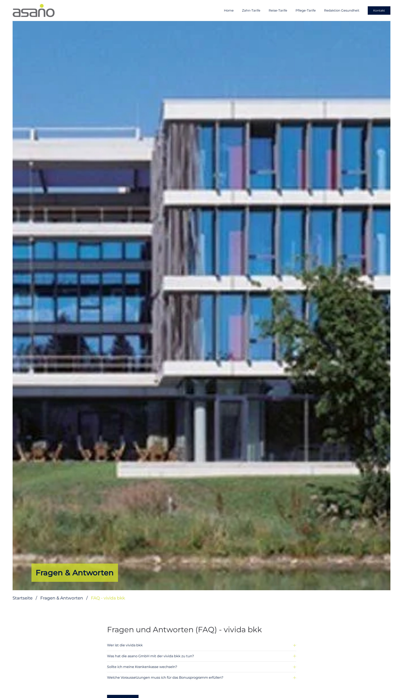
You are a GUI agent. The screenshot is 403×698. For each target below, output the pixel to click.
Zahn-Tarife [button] (251, 10)
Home (229, 10)
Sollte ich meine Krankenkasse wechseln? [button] (142, 667)
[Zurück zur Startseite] (34, 10)
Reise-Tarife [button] (278, 10)
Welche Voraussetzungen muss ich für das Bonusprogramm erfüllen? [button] (165, 678)
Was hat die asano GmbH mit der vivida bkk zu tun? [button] (150, 656)
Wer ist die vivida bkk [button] (125, 645)
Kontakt (379, 10)
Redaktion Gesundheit (341, 10)
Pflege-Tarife (306, 10)
